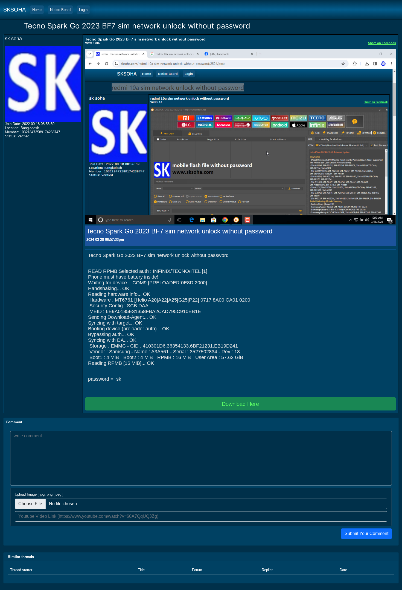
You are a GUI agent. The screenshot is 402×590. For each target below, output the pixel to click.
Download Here (240, 404)
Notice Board (60, 10)
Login (83, 10)
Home (37, 10)
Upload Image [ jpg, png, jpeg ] (39, 494)
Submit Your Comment (366, 533)
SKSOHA (14, 10)
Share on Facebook (382, 43)
